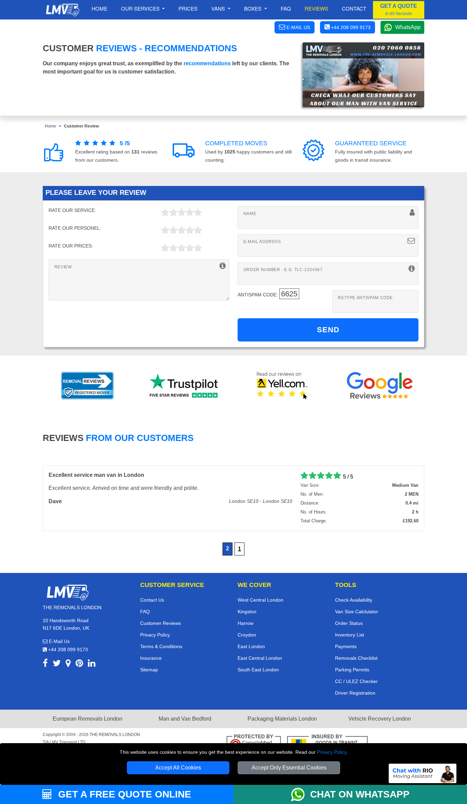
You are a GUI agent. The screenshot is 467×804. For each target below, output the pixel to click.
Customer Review (81, 126)
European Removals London (87, 719)
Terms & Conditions (161, 646)
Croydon (247, 635)
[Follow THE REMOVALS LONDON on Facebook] (45, 664)
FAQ (145, 611)
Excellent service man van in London (96, 475)
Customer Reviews (160, 623)
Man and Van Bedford (185, 719)
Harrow (245, 623)
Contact (354, 8)
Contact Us (152, 600)
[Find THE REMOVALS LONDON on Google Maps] (68, 664)
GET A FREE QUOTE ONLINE (123, 794)
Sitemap (149, 669)
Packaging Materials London (282, 719)
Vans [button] (218, 8)
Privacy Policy (331, 752)
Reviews (316, 8)
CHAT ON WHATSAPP (360, 794)
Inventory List (349, 635)
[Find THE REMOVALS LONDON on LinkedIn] (91, 664)
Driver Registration (355, 693)
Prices (188, 8)
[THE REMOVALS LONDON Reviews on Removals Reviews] (87, 385)
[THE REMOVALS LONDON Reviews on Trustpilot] (185, 385)
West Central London (260, 600)
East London (251, 646)
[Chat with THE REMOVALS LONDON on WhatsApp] (300, 794)
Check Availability (353, 600)
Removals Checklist (356, 658)
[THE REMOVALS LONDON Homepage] (62, 9)
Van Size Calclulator (356, 611)
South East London (258, 669)
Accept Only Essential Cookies (289, 767)
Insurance (151, 658)
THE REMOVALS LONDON (115, 734)
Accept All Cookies (178, 767)
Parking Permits (352, 669)
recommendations (207, 63)
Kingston (247, 611)
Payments (346, 646)
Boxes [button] (253, 8)
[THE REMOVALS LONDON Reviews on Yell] (282, 385)
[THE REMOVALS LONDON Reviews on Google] (380, 385)
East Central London (260, 658)
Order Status (349, 623)
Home (99, 8)
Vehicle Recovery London (379, 719)
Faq (286, 8)
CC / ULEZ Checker (356, 681)
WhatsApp (408, 27)
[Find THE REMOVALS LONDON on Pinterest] (79, 664)
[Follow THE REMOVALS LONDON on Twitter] (57, 664)
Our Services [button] (141, 8)
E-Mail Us (59, 641)
